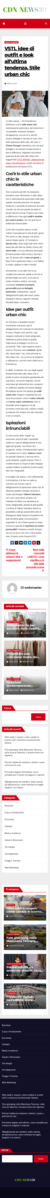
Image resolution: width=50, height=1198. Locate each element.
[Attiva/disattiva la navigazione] (25, 23)
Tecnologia (10, 847)
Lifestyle (8, 826)
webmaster (33, 587)
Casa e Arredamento (14, 812)
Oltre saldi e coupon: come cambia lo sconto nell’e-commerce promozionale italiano (22, 740)
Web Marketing (12, 868)
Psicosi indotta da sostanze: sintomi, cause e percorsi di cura (24, 970)
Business (9, 806)
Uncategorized (11, 854)
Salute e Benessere (14, 840)
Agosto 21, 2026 (16, 916)
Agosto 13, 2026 (16, 1005)
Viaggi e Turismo (12, 861)
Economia (9, 819)
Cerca (7, 708)
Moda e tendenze (11, 42)
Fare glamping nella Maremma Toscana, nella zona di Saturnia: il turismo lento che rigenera (24, 753)
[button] (46, 23)
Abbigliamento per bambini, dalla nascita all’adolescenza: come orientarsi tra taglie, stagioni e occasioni (24, 785)
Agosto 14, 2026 (16, 946)
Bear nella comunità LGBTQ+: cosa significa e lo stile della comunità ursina (35, 558)
